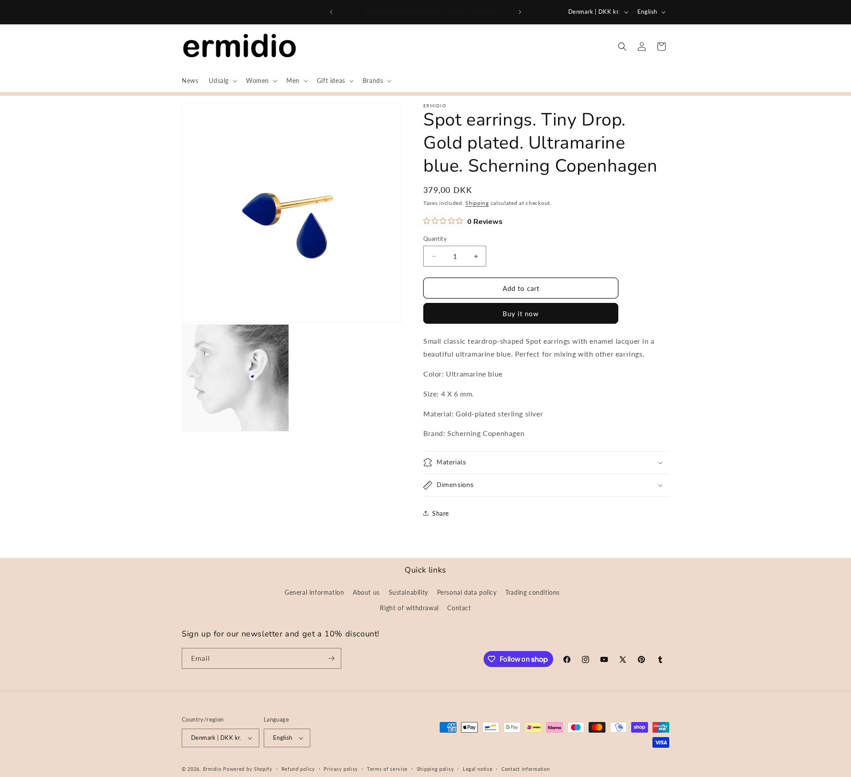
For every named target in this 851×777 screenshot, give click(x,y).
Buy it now (521, 314)
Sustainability (408, 592)
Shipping (477, 203)
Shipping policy (435, 769)
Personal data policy (467, 592)
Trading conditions (532, 592)
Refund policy (298, 769)
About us (366, 592)
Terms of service (387, 769)
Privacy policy (341, 769)
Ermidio (212, 769)
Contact (459, 608)
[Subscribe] (331, 658)
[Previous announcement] (331, 12)
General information (314, 592)
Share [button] (440, 513)
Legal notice (477, 769)
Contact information (525, 769)
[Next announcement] (520, 12)
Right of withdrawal (409, 608)
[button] (222, 80)
